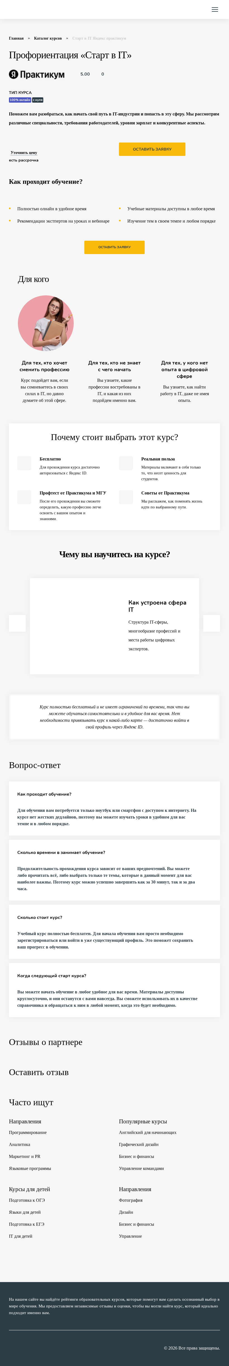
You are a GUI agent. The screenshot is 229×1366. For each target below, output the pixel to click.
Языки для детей (25, 1212)
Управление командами (141, 1168)
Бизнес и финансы (136, 1156)
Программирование (28, 1132)
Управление (130, 1236)
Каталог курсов (48, 38)
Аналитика (19, 1144)
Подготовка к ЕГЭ (26, 1224)
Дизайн (126, 1212)
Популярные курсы (143, 1121)
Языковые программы (30, 1168)
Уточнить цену (24, 153)
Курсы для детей (29, 1189)
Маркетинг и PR (24, 1156)
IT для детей (20, 1236)
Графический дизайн (139, 1144)
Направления (25, 1121)
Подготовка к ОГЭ (27, 1200)
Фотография (130, 1200)
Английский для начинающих (147, 1132)
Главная (16, 38)
